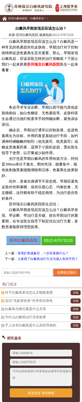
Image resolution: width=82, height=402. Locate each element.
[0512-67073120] (41, 11)
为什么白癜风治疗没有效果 (25, 317)
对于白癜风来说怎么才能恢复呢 (29, 292)
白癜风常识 (37, 18)
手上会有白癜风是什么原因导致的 (30, 325)
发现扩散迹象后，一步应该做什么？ (43, 253)
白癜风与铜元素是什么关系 (25, 309)
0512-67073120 (63, 35)
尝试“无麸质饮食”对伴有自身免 (29, 301)
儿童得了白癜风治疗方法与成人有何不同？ (48, 259)
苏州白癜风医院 (17, 18)
